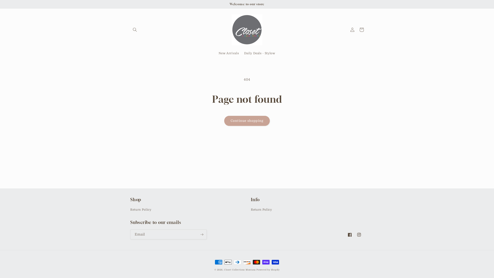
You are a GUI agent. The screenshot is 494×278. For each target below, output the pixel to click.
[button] (135, 29)
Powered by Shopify (268, 270)
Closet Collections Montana (240, 270)
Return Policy (140, 209)
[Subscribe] (201, 235)
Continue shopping (247, 121)
